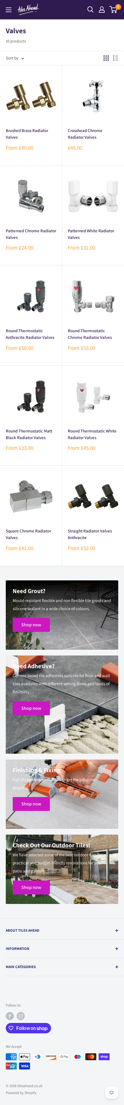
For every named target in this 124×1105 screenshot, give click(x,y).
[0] (113, 9)
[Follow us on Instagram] (21, 1016)
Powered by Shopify (21, 1092)
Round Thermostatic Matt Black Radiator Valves (29, 434)
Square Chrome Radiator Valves (28, 534)
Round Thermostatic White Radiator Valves (92, 434)
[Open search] (90, 9)
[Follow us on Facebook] (10, 1016)
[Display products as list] (115, 58)
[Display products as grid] (106, 58)
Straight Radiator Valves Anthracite (90, 534)
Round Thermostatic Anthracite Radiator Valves (30, 334)
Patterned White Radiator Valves (91, 234)
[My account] (102, 9)
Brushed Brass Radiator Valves (27, 134)
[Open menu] (9, 10)
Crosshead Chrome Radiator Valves (85, 134)
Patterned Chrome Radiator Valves (31, 234)
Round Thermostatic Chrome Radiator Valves (90, 334)
